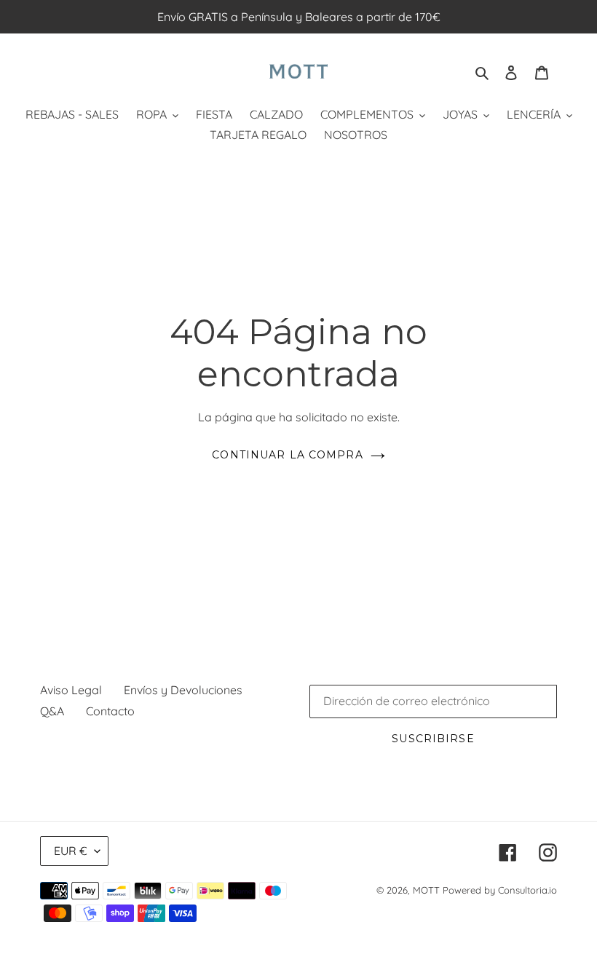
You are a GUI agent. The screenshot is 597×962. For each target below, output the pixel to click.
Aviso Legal (71, 690)
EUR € (70, 850)
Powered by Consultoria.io (500, 890)
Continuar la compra (287, 454)
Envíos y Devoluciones (183, 690)
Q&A (52, 711)
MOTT (426, 890)
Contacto (110, 711)
